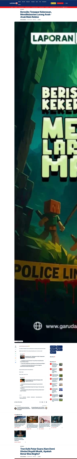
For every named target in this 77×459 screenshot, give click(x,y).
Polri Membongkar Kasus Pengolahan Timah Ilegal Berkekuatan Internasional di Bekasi (55, 390)
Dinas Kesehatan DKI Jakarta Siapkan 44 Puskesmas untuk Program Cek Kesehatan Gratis (55, 380)
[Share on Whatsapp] (15, 354)
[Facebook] (61, 7)
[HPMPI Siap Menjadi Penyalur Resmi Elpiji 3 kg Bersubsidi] (61, 375)
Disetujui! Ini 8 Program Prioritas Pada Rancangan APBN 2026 (19, 439)
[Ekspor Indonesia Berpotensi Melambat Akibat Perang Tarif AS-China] (61, 384)
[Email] (15, 358)
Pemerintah (47, 7)
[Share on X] (15, 352)
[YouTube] (63, 7)
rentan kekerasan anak (23, 398)
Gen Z (40, 428)
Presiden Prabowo (27, 7)
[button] (65, 3)
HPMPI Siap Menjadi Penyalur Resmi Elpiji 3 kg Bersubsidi (55, 375)
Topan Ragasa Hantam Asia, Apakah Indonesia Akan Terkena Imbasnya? (56, 425)
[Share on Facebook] (15, 349)
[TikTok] (65, 7)
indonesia (16, 7)
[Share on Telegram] (15, 356)
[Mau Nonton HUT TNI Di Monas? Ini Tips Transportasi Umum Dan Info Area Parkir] (22, 357)
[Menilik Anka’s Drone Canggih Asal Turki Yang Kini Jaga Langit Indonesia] (20, 419)
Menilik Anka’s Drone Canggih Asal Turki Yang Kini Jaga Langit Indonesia (19, 425)
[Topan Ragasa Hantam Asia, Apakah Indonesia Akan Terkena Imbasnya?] (57, 419)
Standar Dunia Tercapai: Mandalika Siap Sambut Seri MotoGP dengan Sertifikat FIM (55, 365)
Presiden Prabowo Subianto (54, 7)
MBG (30, 428)
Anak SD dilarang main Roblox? (23, 346)
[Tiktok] (59, 349)
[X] (62, 7)
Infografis (22, 9)
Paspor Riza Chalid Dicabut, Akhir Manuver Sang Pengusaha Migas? (33, 363)
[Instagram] (64, 7)
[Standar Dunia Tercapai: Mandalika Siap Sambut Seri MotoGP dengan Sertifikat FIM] (61, 364)
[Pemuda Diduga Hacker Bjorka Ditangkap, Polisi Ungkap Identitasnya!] (22, 380)
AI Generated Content (35, 7)
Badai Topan (54, 427)
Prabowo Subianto (21, 7)
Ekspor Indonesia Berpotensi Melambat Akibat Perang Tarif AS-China (54, 385)
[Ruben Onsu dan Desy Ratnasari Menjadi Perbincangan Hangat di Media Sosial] (61, 369)
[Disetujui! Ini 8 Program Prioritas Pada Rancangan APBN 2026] (20, 433)
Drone (15, 427)
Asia (51, 427)
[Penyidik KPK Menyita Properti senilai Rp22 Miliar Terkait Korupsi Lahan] (61, 400)
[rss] (53, 352)
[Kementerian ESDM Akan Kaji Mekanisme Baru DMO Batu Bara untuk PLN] (61, 395)
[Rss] (66, 7)
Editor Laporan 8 (23, 19)
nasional (12, 7)
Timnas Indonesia (41, 7)
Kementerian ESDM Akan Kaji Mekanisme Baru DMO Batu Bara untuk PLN (55, 395)
